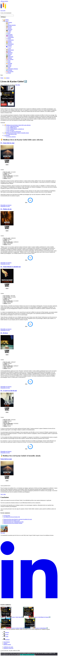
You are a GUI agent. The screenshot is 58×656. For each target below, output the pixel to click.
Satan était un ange (11, 134)
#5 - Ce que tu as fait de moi (13, 131)
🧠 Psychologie (9, 59)
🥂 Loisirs (8, 48)
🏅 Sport (8, 60)
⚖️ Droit (8, 33)
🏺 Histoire (8, 27)
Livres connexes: (11, 136)
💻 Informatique (10, 44)
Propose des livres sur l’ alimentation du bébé (13, 521)
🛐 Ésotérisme (9, 35)
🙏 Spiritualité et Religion (12, 68)
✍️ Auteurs (6, 19)
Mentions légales (7, 644)
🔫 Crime (8, 31)
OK (21, 654)
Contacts (5, 643)
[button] (1, 652)
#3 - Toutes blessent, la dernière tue (15, 129)
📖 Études (8, 38)
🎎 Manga (8, 51)
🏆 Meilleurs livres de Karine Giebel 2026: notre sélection (17, 125)
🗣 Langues (9, 46)
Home (2, 77)
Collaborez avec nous (8, 646)
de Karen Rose (6, 515)
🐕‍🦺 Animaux (9, 22)
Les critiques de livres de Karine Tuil (11, 516)
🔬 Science (8, 64)
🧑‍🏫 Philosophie (9, 56)
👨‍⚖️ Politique (9, 58)
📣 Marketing (9, 52)
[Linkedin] (29, 602)
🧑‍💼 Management (10, 50)
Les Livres (3, 10)
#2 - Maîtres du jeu (11, 127)
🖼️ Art (7, 23)
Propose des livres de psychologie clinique (12, 523)
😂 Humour (9, 42)
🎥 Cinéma (8, 30)
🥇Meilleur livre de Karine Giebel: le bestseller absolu (16, 132)
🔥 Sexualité (9, 63)
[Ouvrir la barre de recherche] (2, 75)
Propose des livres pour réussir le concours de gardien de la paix (17, 519)
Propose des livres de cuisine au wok (11, 520)
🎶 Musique (9, 54)
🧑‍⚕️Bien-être (9, 26)
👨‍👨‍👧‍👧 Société (8, 66)
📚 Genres (5, 21)
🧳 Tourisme (9, 70)
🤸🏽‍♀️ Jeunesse (9, 45)
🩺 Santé (8, 62)
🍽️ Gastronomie (10, 37)
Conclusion (6, 135)
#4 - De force (10, 130)
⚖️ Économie (9, 34)
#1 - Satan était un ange (12, 126)
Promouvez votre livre (8, 648)
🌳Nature (8, 55)
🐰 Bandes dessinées (11, 25)
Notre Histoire (6, 642)
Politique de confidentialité (28, 654)
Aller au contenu (4, 1)
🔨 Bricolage (9, 29)
